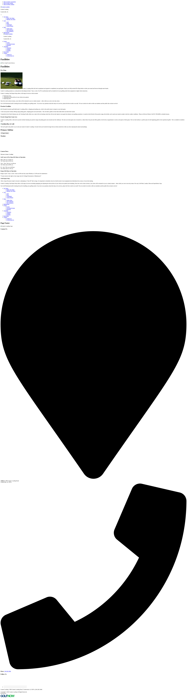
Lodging (8, 213)
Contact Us (9, 218)
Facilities (8, 214)
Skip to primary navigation (10, 1)
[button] (6, 16)
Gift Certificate (9, 201)
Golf (5, 192)
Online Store (9, 200)
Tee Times (6, 188)
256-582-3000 (7, 671)
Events (5, 205)
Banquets (8, 209)
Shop (5, 199)
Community (9, 196)
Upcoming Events (10, 208)
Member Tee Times (10, 191)
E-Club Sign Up (10, 220)
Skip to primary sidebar (9, 4)
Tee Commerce (9, 202)
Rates (7, 195)
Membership (6, 204)
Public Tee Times (10, 189)
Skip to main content (8, 3)
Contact (5, 217)
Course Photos (9, 197)
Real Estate (6, 216)
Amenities (6, 210)
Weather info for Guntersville (10, 148)
